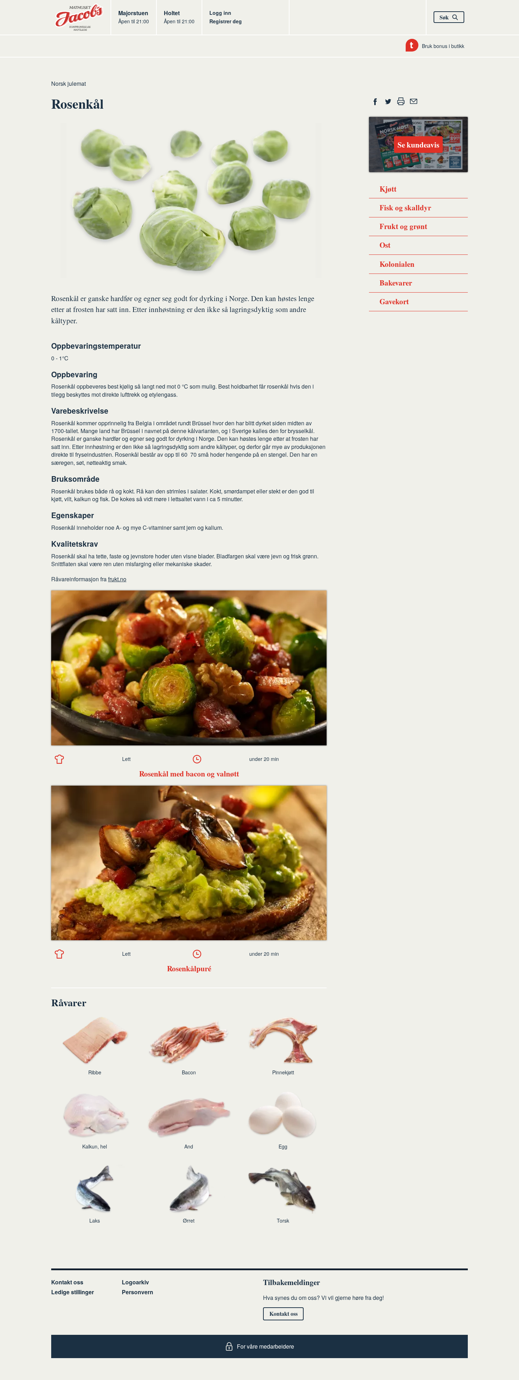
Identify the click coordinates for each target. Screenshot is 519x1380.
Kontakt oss (67, 1282)
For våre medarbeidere (265, 1346)
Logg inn (220, 12)
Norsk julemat (68, 83)
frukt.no (117, 579)
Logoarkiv (135, 1282)
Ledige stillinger (72, 1292)
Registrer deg (225, 21)
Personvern (137, 1292)
